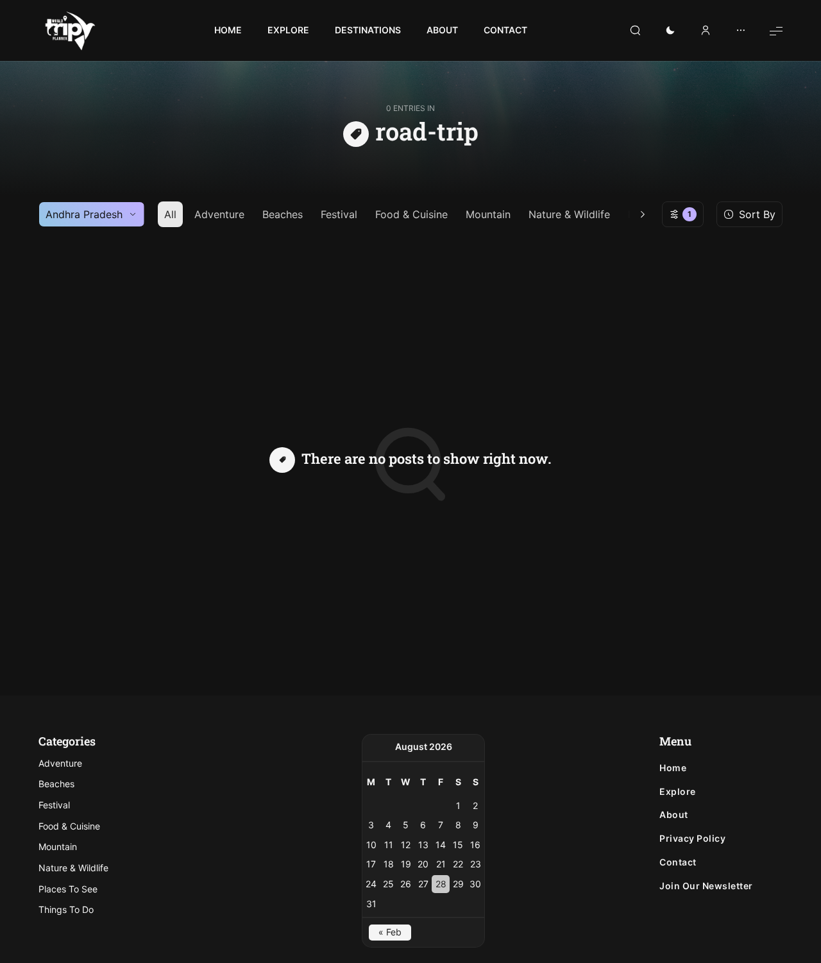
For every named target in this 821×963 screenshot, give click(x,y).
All (170, 214)
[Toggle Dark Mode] (670, 31)
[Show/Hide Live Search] (635, 31)
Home (672, 768)
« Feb (390, 931)
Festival (339, 214)
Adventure (219, 214)
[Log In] (705, 31)
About (673, 815)
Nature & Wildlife (569, 214)
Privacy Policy (692, 838)
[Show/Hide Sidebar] (741, 31)
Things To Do (66, 909)
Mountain (488, 214)
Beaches (282, 214)
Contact (678, 862)
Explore (677, 792)
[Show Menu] (776, 30)
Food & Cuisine (411, 214)
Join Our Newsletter (706, 886)
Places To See (67, 888)
